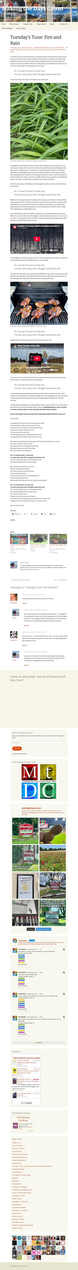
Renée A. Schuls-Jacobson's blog (21, 1193)
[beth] (38, 1243)
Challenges (38, 47)
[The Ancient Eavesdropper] (53, 1243)
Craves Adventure (17, 1145)
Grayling (17, 49)
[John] (53, 1252)
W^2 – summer (61, 580)
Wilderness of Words (18, 1219)
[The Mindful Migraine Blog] (19, 1238)
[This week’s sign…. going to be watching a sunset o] (25, 885)
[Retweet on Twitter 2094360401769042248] (22, 967)
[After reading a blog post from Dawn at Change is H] (52, 858)
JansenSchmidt (16, 1163)
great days (23, 49)
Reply (25, 603)
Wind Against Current (18, 1222)
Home (3, 24)
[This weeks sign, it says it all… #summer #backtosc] (25, 831)
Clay (13, 51)
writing (63, 49)
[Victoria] (48, 1252)
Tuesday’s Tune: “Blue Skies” (38, 545)
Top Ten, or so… (64, 24)
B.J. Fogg (19, 1064)
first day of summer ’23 (19, 580)
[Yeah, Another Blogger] (58, 1238)
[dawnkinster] (43, 1243)
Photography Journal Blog (19, 1187)
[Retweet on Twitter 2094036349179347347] (22, 1011)
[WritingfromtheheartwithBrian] (48, 1243)
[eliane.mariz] (48, 1238)
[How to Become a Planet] (14, 1095)
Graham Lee (20, 1083)
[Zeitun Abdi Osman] (38, 1257)
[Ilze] (24, 1243)
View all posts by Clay (33, 569)
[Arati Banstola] (48, 1247)
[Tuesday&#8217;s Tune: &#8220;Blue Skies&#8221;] (39, 539)
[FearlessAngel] (14, 1252)
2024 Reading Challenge (23, 1119)
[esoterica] (38, 1247)
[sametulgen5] (53, 1238)
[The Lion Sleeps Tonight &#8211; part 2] (58, 539)
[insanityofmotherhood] (29, 1238)
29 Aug (41, 1017)
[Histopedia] (29, 1243)
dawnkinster (13, 603)
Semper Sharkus (17, 1198)
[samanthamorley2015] (24, 1257)
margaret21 (13, 640)
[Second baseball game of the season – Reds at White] (52, 831)
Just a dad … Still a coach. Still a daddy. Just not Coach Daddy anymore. (32, 1166)
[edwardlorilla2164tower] (19, 1257)
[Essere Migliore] (19, 1252)
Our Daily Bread (16, 1184)
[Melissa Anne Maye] (19, 1247)
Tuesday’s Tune (27, 24)
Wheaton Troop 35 (17, 1216)
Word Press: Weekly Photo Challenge (22, 1225)
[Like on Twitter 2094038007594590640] (26, 988)
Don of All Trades (17, 1151)
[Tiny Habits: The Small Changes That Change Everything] (14, 1062)
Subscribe (17, 748)
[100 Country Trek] (24, 1252)
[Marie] (43, 1247)
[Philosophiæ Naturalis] (58, 1247)
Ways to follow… (22, 28)
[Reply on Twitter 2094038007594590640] (19, 988)
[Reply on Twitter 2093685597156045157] (19, 1036)
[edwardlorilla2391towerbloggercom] (34, 1252)
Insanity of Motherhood (18, 1160)
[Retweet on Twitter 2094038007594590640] (22, 988)
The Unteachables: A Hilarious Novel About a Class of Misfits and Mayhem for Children (28, 1071)
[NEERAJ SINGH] (38, 1238)
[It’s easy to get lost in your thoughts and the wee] (52, 885)
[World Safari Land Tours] (29, 1247)
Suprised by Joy (16, 1204)
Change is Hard (16, 1142)
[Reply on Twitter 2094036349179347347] (19, 1011)
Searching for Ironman (18, 1196)
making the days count (33, 49)
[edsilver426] (19, 1243)
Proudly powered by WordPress (19, 1266)
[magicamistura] (34, 1257)
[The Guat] (14, 1243)
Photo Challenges (7, 28)
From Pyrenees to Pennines (20, 1154)
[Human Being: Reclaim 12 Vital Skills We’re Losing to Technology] (14, 1081)
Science (52, 47)
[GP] (24, 1247)
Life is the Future (17, 1172)
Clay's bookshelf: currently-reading (26, 1058)
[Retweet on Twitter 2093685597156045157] (22, 1036)
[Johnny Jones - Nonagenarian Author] (34, 1247)
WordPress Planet (17, 1228)
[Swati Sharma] (58, 1243)
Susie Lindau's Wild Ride (19, 1207)
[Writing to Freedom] (63, 1247)
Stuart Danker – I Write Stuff (20, 1201)
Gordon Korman (17, 1074)
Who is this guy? (14, 24)
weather (58, 49)
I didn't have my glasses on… (20, 1157)
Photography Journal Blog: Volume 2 (22, 1190)
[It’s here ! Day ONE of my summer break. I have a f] (52, 913)
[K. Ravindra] (63, 1252)
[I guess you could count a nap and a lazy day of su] (25, 913)
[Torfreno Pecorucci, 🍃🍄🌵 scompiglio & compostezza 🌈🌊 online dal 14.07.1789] (53, 1247)
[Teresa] (24, 1238)
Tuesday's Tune (59, 47)
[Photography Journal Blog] (14, 1257)
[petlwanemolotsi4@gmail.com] (43, 1252)
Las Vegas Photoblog (18, 1169)
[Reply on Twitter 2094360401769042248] (19, 967)
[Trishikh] (29, 1252)
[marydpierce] (34, 1238)
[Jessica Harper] (63, 1238)
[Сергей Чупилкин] (43, 1238)
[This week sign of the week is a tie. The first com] (25, 858)
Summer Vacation (50, 49)
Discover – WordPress (18, 1148)
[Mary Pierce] (38, 1252)
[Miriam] (14, 1238)
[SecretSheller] (34, 1243)
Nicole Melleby (21, 1095)
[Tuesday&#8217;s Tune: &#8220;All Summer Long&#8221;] (19, 539)
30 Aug (41, 972)
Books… (52, 24)
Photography (46, 47)
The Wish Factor (16, 1213)
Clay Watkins (22, 949)
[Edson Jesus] (58, 1252)
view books (31, 1130)
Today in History (41, 24)
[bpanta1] (29, 1257)
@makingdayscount (32, 949)
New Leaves (15, 1181)
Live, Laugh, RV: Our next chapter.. (21, 1175)
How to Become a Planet (24, 1093)
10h (40, 949)
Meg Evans (15, 1178)
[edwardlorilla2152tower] (63, 1243)
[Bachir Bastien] (14, 1247)
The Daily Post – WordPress (20, 1210)
